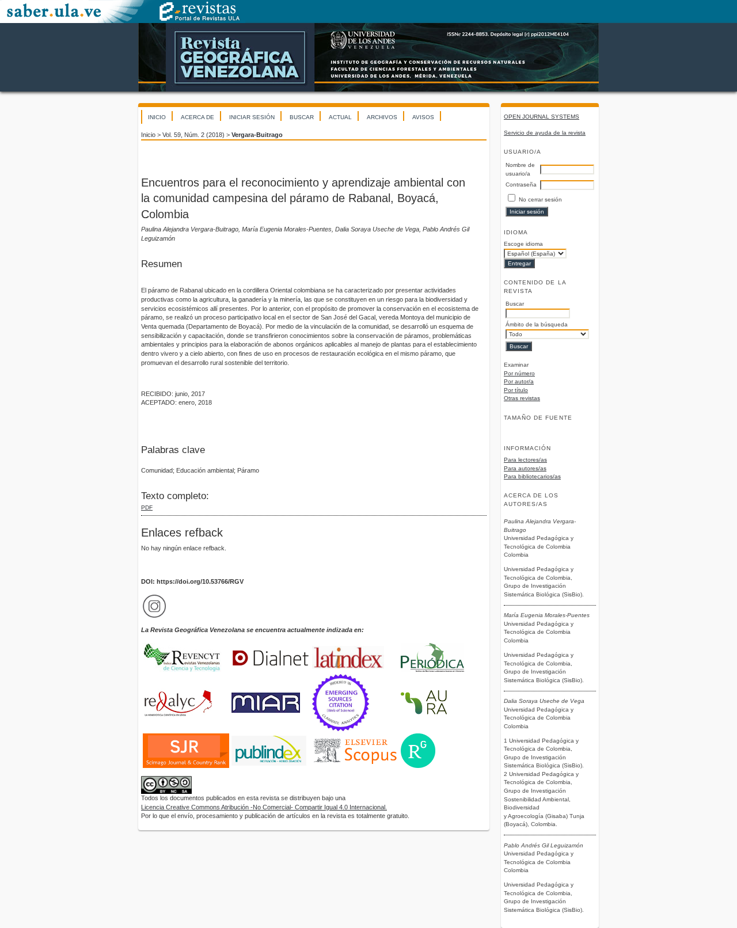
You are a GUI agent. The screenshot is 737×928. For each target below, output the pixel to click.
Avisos (423, 117)
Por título (516, 390)
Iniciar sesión (252, 117)
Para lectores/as (525, 460)
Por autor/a (519, 381)
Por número (519, 373)
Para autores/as (525, 468)
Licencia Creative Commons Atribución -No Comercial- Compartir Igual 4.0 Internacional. (264, 807)
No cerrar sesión (540, 199)
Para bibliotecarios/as (532, 476)
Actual (340, 117)
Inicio (157, 117)
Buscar (302, 117)
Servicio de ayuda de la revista (545, 133)
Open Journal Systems (541, 116)
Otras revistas (522, 398)
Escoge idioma (523, 244)
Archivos (382, 117)
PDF (147, 507)
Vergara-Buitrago (257, 134)
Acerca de (197, 117)
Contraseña (521, 184)
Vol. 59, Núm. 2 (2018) (193, 134)
